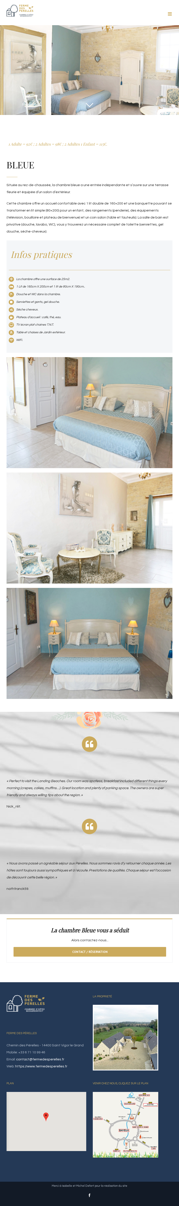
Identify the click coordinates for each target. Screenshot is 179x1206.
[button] (46, 1117)
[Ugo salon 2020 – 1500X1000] (89, 476)
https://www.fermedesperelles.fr (41, 1066)
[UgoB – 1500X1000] (89, 360)
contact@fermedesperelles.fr (40, 1059)
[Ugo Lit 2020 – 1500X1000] (89, 591)
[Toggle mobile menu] (170, 14)
